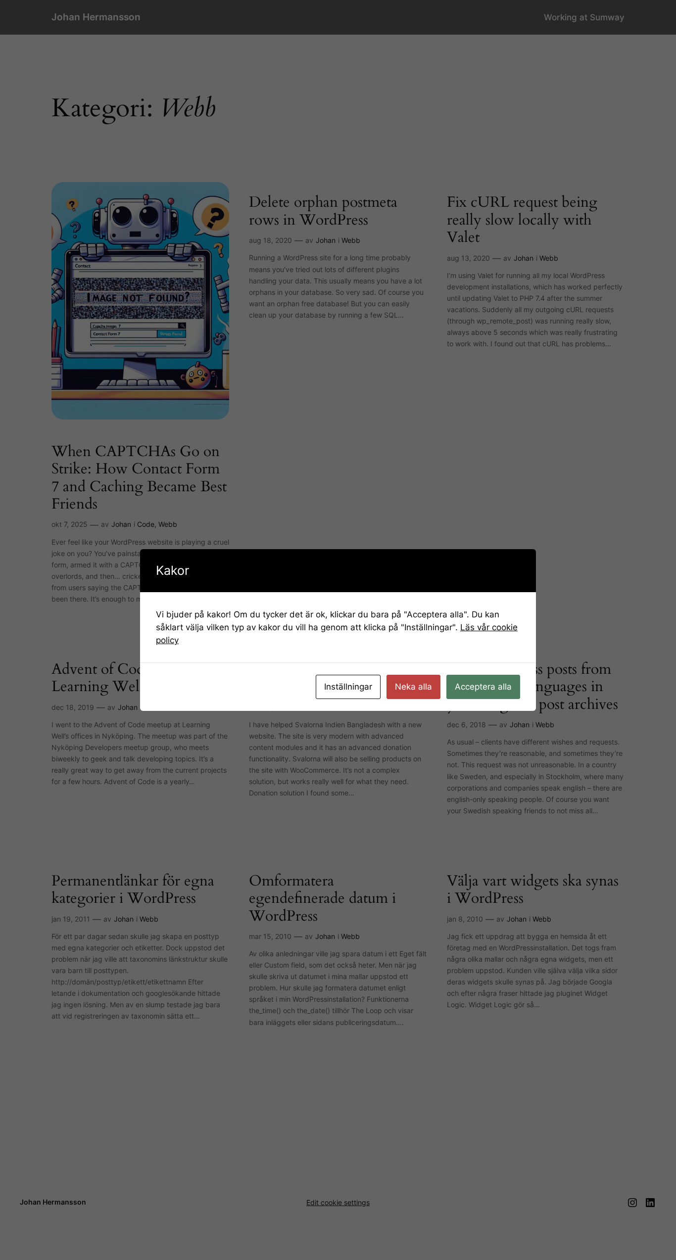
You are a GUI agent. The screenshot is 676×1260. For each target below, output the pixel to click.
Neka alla (413, 687)
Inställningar (348, 687)
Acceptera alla (483, 687)
